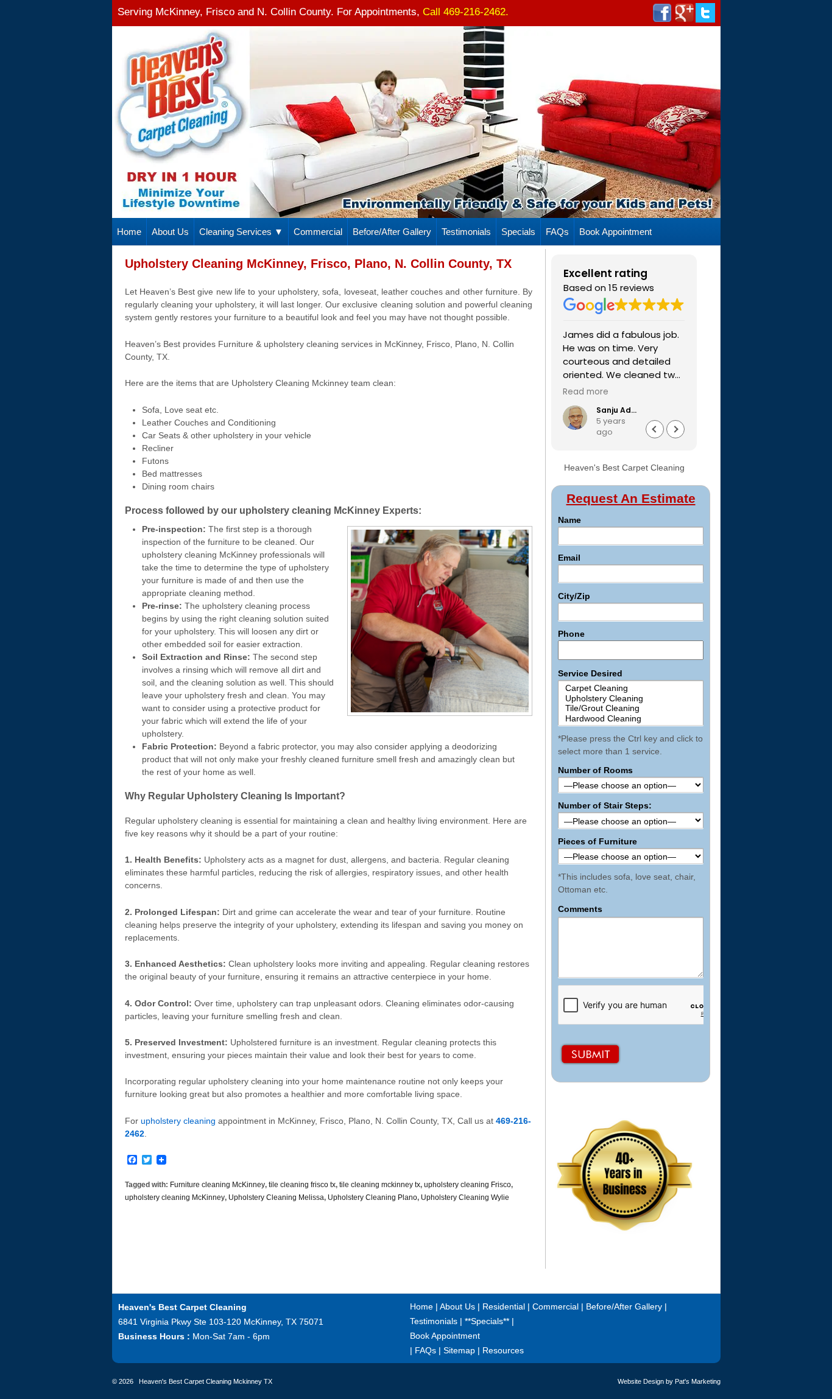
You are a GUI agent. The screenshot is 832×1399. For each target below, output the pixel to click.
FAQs (557, 231)
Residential (503, 1306)
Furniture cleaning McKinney (217, 1184)
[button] (675, 429)
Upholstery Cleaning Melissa (276, 1197)
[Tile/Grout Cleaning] (630, 708)
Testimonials (466, 231)
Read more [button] (585, 392)
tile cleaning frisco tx (302, 1184)
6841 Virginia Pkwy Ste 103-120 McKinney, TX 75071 (220, 1322)
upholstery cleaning (178, 1121)
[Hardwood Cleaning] (630, 719)
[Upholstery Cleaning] (630, 698)
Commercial (318, 231)
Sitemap (459, 1350)
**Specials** (487, 1321)
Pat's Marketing (698, 1381)
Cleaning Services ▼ (241, 231)
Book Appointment (615, 231)
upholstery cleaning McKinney (175, 1197)
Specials (518, 231)
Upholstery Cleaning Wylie (465, 1197)
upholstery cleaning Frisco (467, 1184)
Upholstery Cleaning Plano (372, 1197)
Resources (503, 1350)
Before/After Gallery (392, 231)
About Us (170, 231)
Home (129, 231)
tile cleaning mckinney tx (379, 1184)
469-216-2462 (474, 12)
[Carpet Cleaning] (630, 688)
